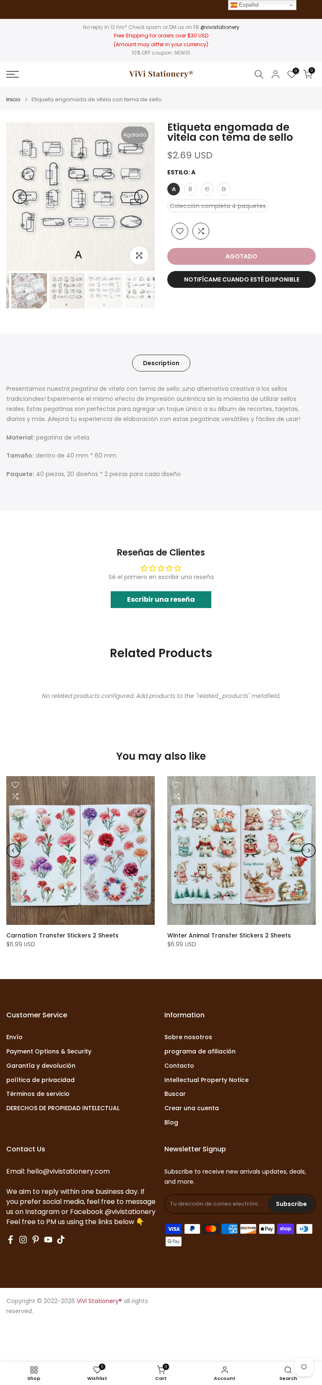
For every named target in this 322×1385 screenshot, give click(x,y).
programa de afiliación (200, 1052)
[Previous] (20, 197)
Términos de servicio (38, 1094)
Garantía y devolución (40, 1066)
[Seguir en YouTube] (48, 1239)
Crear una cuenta (191, 1108)
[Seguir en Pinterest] (35, 1239)
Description (161, 363)
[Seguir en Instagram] (23, 1239)
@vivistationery (219, 27)
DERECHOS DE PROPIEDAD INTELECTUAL (62, 1108)
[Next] (141, 197)
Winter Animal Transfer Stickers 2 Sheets (229, 935)
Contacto (179, 1066)
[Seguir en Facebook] (10, 1239)
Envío (14, 1037)
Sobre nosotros (188, 1037)
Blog (171, 1123)
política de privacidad (40, 1080)
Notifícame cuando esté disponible (241, 279)
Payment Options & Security (48, 1052)
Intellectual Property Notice (206, 1080)
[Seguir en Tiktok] (61, 1239)
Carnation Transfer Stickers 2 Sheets (62, 935)
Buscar (175, 1094)
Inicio (13, 99)
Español (248, 5)
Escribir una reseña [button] (161, 599)
